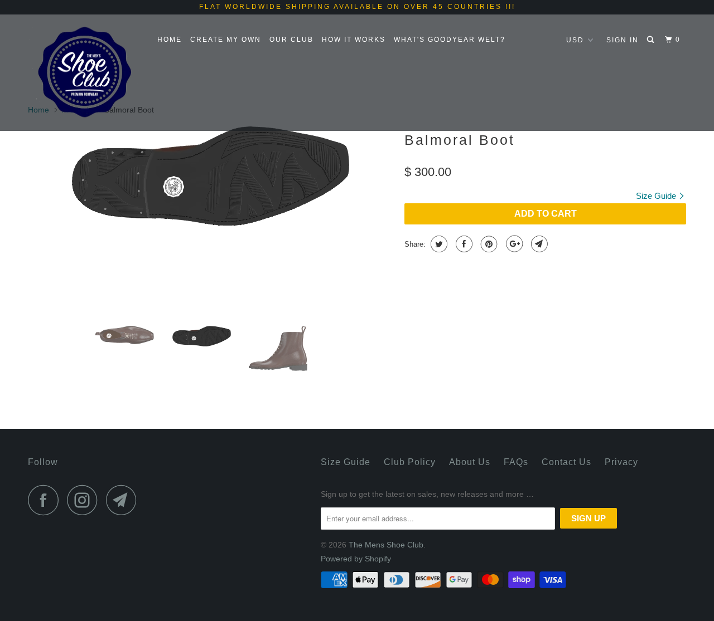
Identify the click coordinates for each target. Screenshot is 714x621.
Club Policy (410, 462)
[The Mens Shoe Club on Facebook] (46, 500)
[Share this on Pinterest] (488, 244)
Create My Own (225, 39)
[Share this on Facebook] (462, 244)
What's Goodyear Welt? (449, 39)
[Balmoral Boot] (210, 176)
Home (169, 39)
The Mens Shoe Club (386, 544)
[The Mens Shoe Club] (85, 72)
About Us (469, 462)
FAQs (516, 462)
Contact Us (566, 462)
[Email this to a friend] (538, 244)
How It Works (353, 39)
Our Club (291, 39)
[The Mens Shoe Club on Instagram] (85, 500)
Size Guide (657, 196)
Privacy (621, 462)
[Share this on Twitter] (437, 244)
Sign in (622, 40)
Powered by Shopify (356, 558)
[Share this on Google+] (513, 244)
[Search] (651, 40)
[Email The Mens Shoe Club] (124, 500)
